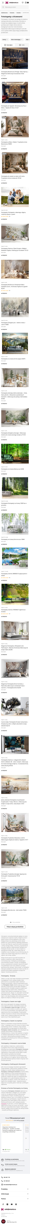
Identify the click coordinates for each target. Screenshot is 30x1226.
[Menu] (2, 2)
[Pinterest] (16, 1204)
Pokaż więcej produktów (15, 927)
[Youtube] (12, 1204)
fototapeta (4, 1103)
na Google (21, 1120)
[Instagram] (7, 1204)
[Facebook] (3, 1204)
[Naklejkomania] (15, 1209)
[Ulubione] (23, 3)
